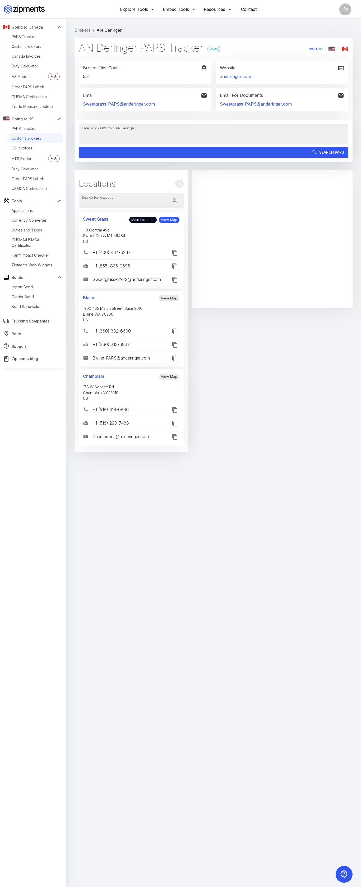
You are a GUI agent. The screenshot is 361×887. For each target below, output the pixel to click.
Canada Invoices (26, 56)
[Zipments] (24, 9)
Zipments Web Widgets (32, 265)
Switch (316, 49)
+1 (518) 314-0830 (110, 409)
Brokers (83, 30)
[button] (169, 220)
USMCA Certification (29, 188)
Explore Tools (134, 9)
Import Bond (22, 287)
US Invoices (22, 148)
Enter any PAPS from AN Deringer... (109, 128)
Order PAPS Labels (28, 178)
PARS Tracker (24, 36)
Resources (214, 9)
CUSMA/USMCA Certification (25, 243)
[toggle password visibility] (175, 200)
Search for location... (98, 197)
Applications (22, 210)
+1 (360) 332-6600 (111, 331)
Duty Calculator (25, 66)
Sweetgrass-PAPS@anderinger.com (119, 104)
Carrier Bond (23, 296)
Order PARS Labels (28, 87)
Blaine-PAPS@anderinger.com (121, 358)
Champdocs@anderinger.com (120, 436)
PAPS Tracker (24, 128)
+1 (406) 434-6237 (111, 252)
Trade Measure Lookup (32, 106)
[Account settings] (345, 9)
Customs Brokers (26, 46)
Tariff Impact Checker (30, 255)
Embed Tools (176, 9)
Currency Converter (29, 220)
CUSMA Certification (29, 96)
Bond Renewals (25, 306)
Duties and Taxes (27, 230)
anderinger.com (235, 76)
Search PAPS (331, 152)
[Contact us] (344, 874)
